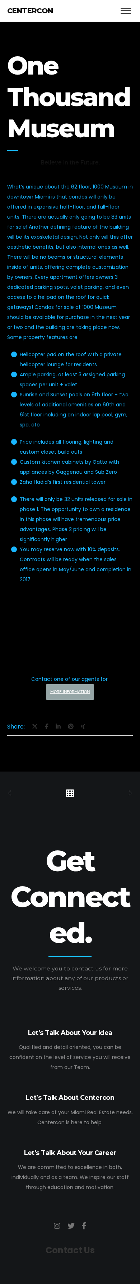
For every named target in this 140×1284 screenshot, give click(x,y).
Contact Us (70, 1250)
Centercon (30, 10)
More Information (70, 691)
